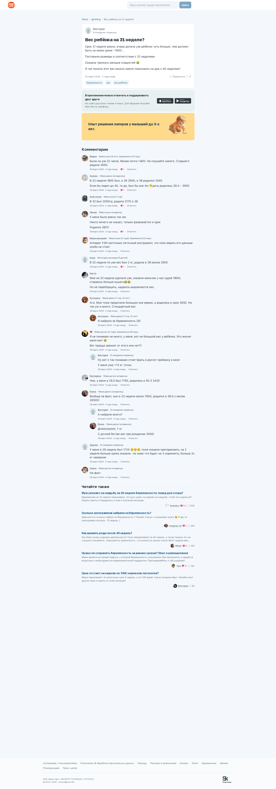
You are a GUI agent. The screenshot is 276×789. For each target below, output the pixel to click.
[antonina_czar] (85, 300)
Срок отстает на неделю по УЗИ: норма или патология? (120, 573)
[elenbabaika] (85, 393)
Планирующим (51, 768)
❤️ (91, 332)
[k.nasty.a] (85, 198)
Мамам (224, 763)
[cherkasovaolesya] (85, 470)
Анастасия (96, 196)
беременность (94, 82)
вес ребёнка (120, 82)
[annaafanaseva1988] (85, 259)
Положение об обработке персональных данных (107, 763)
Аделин (94, 445)
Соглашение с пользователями (60, 763)
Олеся (93, 468)
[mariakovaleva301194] (85, 158)
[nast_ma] (85, 275)
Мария (93, 156)
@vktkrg (96, 19)
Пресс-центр (70, 768)
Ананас (94, 176)
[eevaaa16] (85, 333)
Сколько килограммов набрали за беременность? (116, 513)
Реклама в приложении (163, 763)
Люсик (93, 212)
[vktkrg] (93, 357)
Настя (93, 273)
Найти (185, 5)
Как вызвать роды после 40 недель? (107, 533)
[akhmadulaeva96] (85, 446)
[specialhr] (85, 240)
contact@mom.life (66, 782)
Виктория (99, 28)
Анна (92, 257)
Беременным (209, 763)
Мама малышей (98, 238)
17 (190, 76)
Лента (85, 19)
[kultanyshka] (85, 214)
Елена (93, 391)
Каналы (184, 763)
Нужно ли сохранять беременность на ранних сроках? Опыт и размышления (135, 553)
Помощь (142, 763)
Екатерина (95, 376)
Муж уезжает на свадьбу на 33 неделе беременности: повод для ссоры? (132, 493)
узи (108, 82)
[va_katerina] (85, 378)
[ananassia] (85, 177)
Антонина (95, 298)
